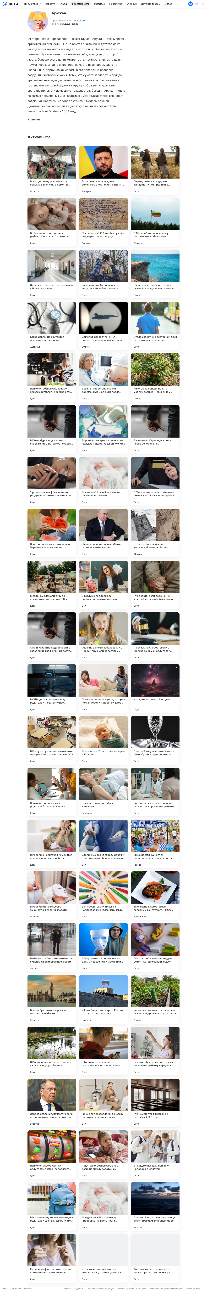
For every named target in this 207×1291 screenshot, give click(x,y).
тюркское (78, 20)
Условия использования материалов (166, 1288)
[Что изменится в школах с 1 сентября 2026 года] (155, 1103)
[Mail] (5, 4)
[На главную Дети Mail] (12, 4)
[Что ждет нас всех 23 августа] (155, 688)
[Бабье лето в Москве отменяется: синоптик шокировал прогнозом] (51, 947)
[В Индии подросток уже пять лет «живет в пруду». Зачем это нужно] (51, 1051)
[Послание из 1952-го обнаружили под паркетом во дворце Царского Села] (103, 222)
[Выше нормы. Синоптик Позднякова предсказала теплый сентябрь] (155, 844)
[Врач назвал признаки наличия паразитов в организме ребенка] (155, 792)
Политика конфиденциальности (131, 1288)
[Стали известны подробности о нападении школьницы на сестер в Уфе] (51, 636)
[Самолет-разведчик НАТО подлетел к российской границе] (103, 326)
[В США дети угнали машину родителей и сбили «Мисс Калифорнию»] (51, 688)
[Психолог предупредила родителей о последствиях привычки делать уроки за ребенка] (51, 792)
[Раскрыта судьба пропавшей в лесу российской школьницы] (103, 274)
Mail (5, 1288)
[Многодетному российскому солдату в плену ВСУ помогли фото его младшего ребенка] (51, 170)
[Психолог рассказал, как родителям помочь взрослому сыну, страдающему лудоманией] (51, 1154)
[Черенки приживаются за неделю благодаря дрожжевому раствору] (155, 999)
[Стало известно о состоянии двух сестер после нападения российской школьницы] (155, 326)
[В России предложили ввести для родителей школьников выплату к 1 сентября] (51, 1206)
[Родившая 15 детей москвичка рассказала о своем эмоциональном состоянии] (103, 481)
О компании (15, 1288)
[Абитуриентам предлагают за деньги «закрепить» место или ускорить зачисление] (103, 947)
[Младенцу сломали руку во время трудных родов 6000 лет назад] (51, 585)
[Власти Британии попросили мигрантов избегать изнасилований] (51, 999)
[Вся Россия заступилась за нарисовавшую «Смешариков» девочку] (103, 895)
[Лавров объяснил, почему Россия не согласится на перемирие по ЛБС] (51, 1103)
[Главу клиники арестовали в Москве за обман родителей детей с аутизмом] (155, 636)
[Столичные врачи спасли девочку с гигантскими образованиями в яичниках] (103, 844)
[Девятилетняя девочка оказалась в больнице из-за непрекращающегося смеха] (51, 274)
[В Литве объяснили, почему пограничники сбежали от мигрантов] (155, 222)
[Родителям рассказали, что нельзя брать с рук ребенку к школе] (155, 1258)
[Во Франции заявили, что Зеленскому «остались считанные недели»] (103, 170)
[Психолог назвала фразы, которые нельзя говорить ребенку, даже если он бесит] (103, 688)
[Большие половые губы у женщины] (103, 792)
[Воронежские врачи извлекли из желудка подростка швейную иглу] (103, 429)
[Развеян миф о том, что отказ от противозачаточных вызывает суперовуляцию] (51, 1258)
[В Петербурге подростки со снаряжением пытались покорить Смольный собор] (51, 429)
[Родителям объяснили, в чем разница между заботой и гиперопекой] (103, 1154)
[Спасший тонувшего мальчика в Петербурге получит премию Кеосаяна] (155, 740)
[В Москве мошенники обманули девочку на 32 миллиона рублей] (155, 481)
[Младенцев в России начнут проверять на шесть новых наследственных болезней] (103, 1206)
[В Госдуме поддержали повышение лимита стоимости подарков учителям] (103, 585)
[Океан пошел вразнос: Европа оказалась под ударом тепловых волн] (155, 274)
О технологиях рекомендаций (100, 1288)
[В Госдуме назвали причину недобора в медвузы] (155, 1154)
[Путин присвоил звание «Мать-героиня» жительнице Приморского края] (103, 533)
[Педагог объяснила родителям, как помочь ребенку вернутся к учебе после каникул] (155, 1051)
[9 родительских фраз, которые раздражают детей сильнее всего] (51, 481)
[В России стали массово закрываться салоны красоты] (51, 895)
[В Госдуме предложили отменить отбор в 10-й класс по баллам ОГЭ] (51, 740)
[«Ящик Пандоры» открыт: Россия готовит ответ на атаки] (103, 999)
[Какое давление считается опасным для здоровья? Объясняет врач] (51, 326)
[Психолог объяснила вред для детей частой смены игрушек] (155, 947)
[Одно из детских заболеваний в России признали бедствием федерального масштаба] (103, 636)
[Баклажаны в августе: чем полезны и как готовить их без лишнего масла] (155, 895)
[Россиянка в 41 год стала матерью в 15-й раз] (103, 740)
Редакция (78, 1288)
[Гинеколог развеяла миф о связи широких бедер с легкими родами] (103, 1103)
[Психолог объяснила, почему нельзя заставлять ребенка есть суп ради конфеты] (51, 377)
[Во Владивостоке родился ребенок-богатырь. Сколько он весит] (51, 222)
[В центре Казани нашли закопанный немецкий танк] (155, 533)
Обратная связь (193, 1288)
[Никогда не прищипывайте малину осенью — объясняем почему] (155, 377)
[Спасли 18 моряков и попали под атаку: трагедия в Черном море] (155, 1206)
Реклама (27, 1288)
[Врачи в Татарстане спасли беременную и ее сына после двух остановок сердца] (103, 377)
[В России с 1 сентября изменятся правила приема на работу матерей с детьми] (51, 844)
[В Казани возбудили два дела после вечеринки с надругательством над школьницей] (155, 429)
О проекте (66, 1288)
